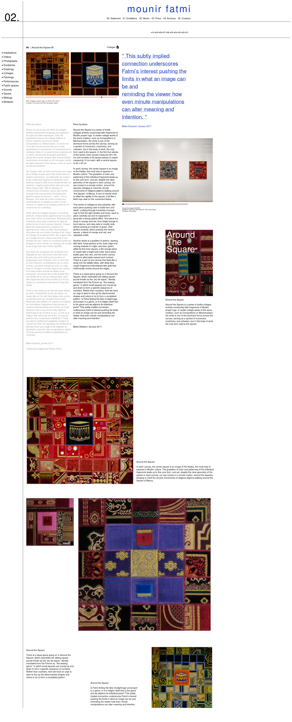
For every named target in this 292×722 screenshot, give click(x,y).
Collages (7, 73)
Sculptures (8, 65)
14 (146, 204)
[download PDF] (117, 47)
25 (166, 204)
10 (153, 32)
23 (163, 204)
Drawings (8, 69)
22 (161, 204)
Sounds (7, 89)
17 (152, 204)
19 (155, 204)
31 (177, 204)
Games (6, 93)
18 (154, 204)
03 (179, 32)
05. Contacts (184, 18)
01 (187, 32)
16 (150, 204)
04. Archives (169, 18)
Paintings (8, 77)
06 (168, 32)
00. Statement (114, 18)
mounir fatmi (159, 8)
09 (157, 32)
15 (148, 204)
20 (157, 204)
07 (164, 32)
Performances (10, 81)
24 (165, 204)
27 (170, 204)
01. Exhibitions (130, 18)
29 (174, 204)
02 (183, 32)
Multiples (7, 101)
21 (159, 204)
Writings (7, 97)
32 (179, 204)
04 (176, 32)
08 (160, 32)
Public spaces (10, 85)
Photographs (9, 61)
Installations (9, 52)
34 (183, 204)
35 (185, 204)
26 (168, 204)
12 (143, 204)
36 (187, 204)
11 (141, 204)
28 (172, 204)
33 (181, 204)
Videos (6, 57)
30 (176, 204)
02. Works (144, 18)
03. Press (156, 18)
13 (145, 204)
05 (172, 32)
